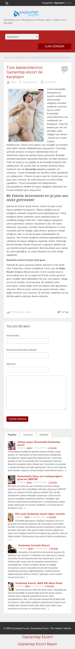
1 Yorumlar (52, 448)
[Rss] (6, 2)
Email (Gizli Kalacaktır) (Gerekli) (21, 350)
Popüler (12, 434)
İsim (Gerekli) (12, 335)
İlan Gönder (54, 46)
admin (13, 82)
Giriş (67, 3)
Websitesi (11, 364)
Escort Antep (20, 57)
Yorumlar (28, 434)
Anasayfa (9, 57)
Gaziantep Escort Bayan (37, 644)
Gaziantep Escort (30, 82)
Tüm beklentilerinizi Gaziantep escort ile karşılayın (24, 72)
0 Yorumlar (53, 548)
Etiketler (44, 434)
